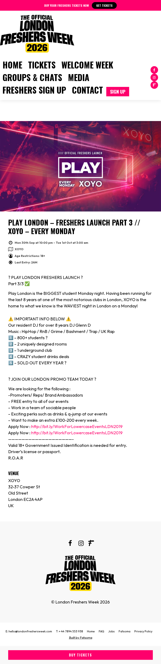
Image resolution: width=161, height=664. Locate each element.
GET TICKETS (104, 5)
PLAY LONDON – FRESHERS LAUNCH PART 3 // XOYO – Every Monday (74, 226)
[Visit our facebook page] (154, 69)
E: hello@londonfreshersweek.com (29, 631)
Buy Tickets (80, 655)
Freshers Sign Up (34, 90)
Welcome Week (87, 64)
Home (12, 64)
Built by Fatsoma (80, 638)
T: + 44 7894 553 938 (69, 631)
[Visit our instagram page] (154, 77)
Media (78, 77)
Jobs (111, 631)
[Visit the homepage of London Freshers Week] (37, 33)
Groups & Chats (32, 77)
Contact (87, 90)
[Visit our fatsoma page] (154, 84)
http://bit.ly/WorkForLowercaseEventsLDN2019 (77, 426)
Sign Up (117, 91)
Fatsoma (124, 631)
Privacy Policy (143, 631)
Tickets (42, 64)
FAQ (101, 631)
